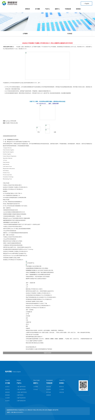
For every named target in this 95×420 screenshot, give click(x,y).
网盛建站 (50, 410)
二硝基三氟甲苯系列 (22, 392)
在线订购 (61, 392)
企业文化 (7, 389)
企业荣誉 (7, 397)
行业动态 (69, 33)
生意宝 (46, 410)
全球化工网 (41, 410)
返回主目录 (47, 352)
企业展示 (7, 400)
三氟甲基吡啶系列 (21, 400)
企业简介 (7, 386)
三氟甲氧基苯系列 (21, 397)
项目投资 (48, 386)
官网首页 (27, 9)
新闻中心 (57, 9)
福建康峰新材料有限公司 (13, 410)
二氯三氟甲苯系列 (21, 389)
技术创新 (48, 392)
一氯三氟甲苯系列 (21, 386)
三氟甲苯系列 (20, 395)
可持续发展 (68, 9)
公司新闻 (25, 33)
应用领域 (48, 389)
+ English (86, 3)
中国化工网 (35, 410)
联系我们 (78, 9)
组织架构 (7, 395)
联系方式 (61, 386)
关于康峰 (37, 9)
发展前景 (48, 395)
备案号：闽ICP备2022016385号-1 (15, 412)
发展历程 (7, 392)
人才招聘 (61, 389)
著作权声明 (55, 410)
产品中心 (47, 9)
